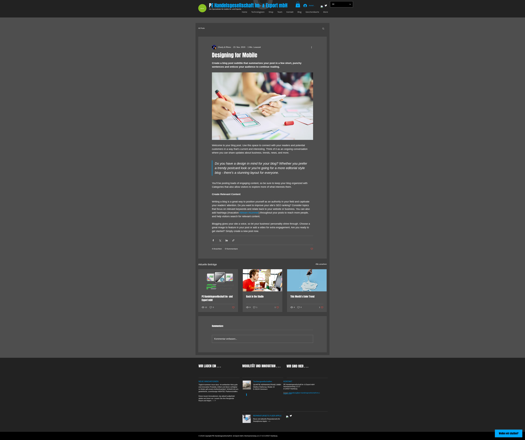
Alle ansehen (321, 264)
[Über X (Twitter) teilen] (220, 240)
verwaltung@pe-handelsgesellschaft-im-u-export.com (301, 393)
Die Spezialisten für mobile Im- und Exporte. (225, 9)
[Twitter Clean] (325, 5)
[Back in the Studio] (262, 280)
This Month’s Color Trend (302, 296)
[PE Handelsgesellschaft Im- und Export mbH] (218, 280)
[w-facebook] (322, 7)
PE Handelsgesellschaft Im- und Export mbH (217, 298)
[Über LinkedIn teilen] (226, 240)
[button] (297, 4)
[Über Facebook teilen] (213, 240)
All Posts (201, 28)
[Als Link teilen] (233, 240)
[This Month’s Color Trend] (307, 280)
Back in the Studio (255, 296)
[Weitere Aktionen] (311, 47)
